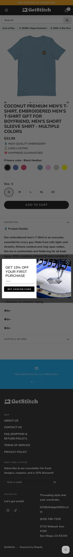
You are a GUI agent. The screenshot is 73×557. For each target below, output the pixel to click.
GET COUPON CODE (19, 289)
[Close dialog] (67, 262)
